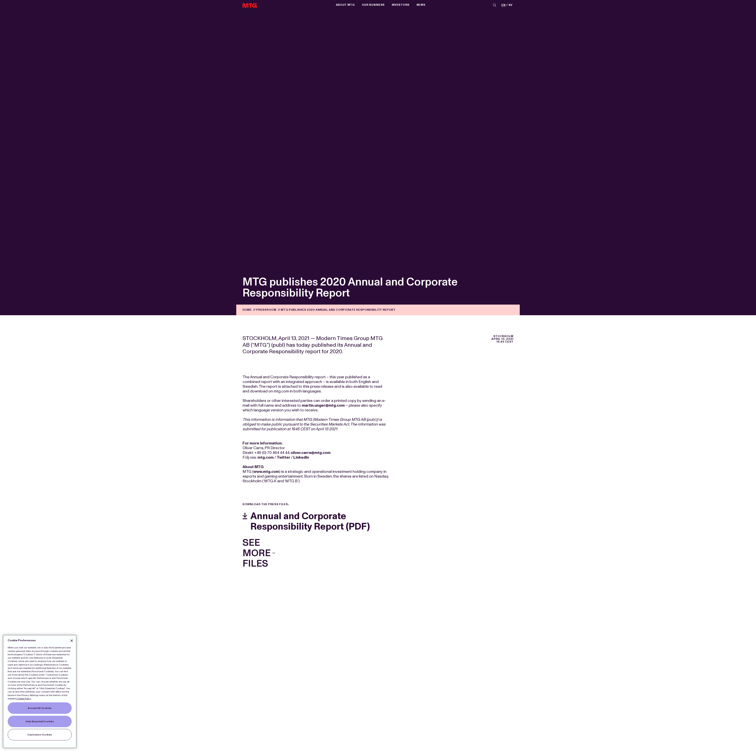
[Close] (71, 640)
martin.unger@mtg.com (323, 405)
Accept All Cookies (39, 708)
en (503, 5)
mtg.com (266, 457)
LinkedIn (301, 457)
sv (510, 5)
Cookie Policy (23, 698)
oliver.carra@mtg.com (311, 452)
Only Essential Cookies (40, 721)
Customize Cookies (39, 734)
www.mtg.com (266, 471)
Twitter (283, 457)
